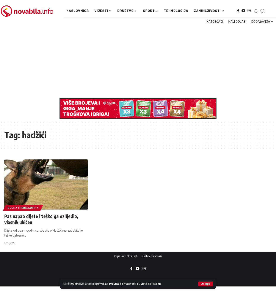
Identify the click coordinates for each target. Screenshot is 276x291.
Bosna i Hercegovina (23, 207)
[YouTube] (243, 11)
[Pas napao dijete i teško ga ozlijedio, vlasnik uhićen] (46, 184)
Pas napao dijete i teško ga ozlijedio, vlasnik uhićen (41, 219)
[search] (262, 11)
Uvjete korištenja (150, 283)
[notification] (256, 11)
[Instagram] (249, 11)
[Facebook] (238, 11)
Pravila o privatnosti (122, 283)
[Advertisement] (136, 61)
